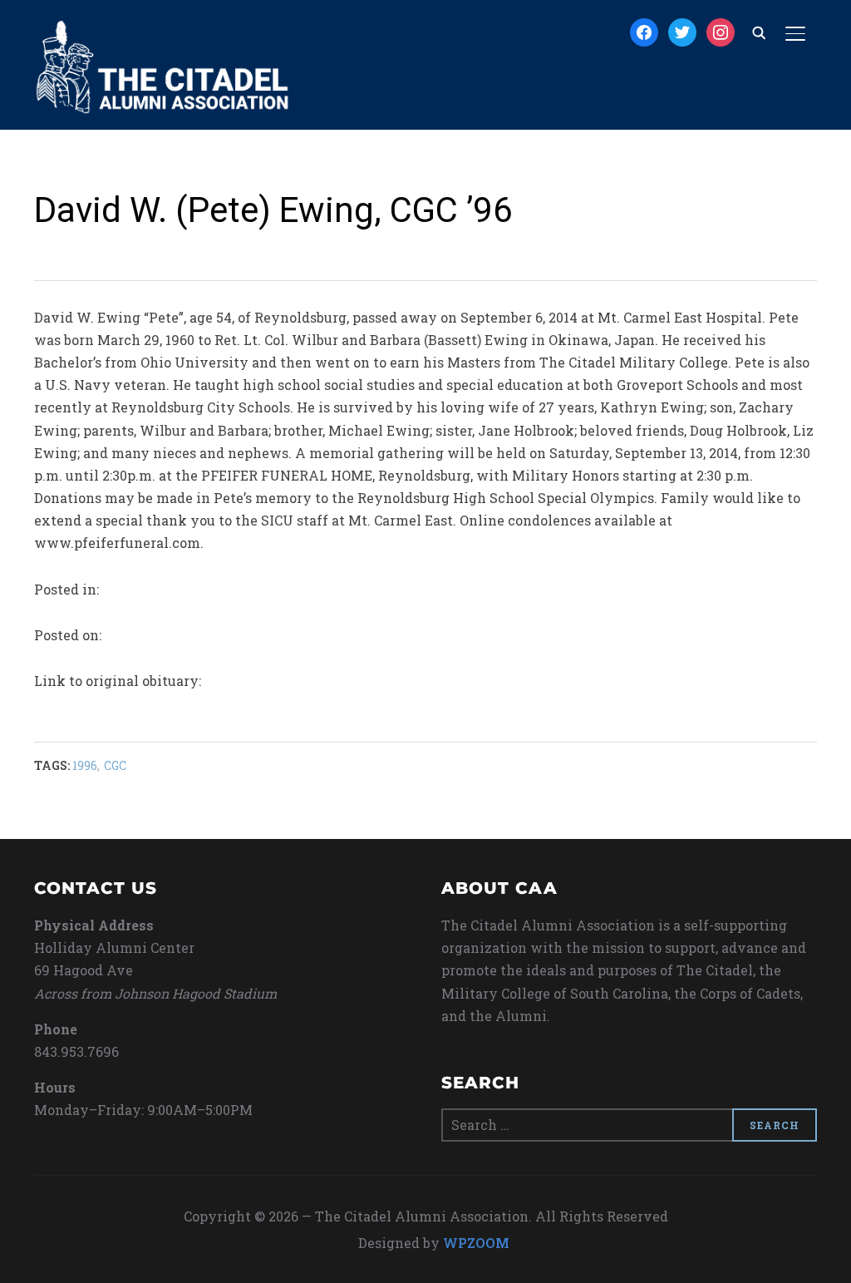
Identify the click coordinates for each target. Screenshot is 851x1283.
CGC (115, 765)
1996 (84, 765)
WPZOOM (476, 1242)
